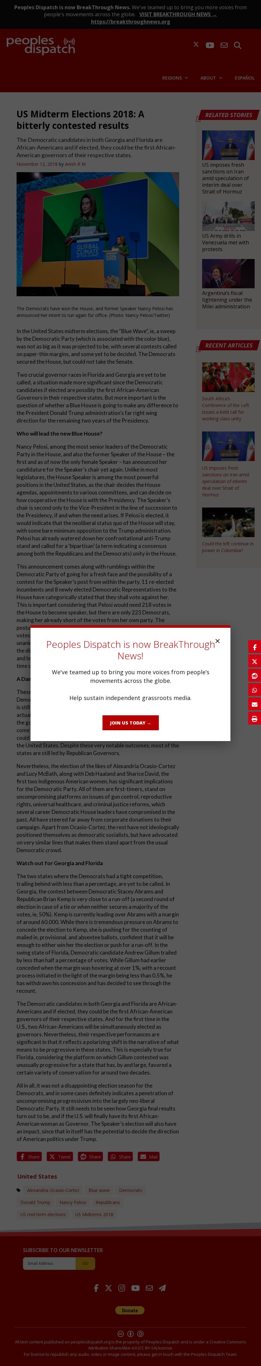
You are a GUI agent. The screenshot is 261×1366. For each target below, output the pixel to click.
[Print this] (254, 718)
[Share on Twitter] (254, 661)
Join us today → (130, 723)
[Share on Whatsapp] (254, 689)
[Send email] (254, 703)
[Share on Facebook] (254, 646)
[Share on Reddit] (254, 675)
